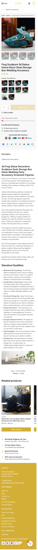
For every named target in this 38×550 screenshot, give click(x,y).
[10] (11, 83)
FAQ (3, 515)
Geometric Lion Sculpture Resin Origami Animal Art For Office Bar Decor (16, 420)
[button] (8, 106)
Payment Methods (8, 518)
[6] (18, 90)
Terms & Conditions (9, 502)
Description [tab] (6, 154)
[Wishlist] (27, 388)
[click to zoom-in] (18, 34)
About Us (5, 491)
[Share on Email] (24, 144)
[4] (5, 90)
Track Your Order (8, 512)
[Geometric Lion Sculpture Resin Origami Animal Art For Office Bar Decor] (16, 400)
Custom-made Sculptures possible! (15, 131)
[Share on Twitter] (11, 144)
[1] (5, 83)
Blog (3, 493)
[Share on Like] (3, 144)
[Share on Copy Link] (32, 144)
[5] (11, 90)
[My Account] (29, 3)
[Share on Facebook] (7, 144)
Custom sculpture (8, 527)
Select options (16, 429)
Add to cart (22, 107)
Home (3, 15)
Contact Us (6, 496)
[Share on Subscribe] (28, 144)
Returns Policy (7, 524)
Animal (8, 15)
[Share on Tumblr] (20, 144)
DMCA (4, 499)
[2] (18, 83)
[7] (25, 90)
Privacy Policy (7, 505)
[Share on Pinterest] (16, 144)
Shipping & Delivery (9, 521)
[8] (5, 97)
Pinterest (5, 534)
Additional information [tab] (10, 159)
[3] (25, 83)
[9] (11, 97)
